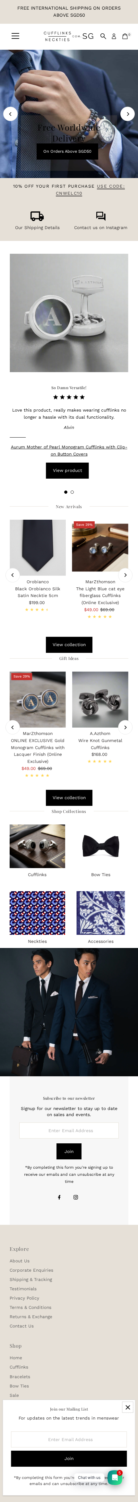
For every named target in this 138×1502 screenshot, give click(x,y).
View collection (69, 644)
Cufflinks (19, 1367)
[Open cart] (125, 36)
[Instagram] (76, 1198)
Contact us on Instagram (100, 227)
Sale (14, 1395)
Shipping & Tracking (31, 1279)
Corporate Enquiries (31, 1270)
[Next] (127, 114)
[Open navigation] (15, 36)
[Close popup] (127, 1407)
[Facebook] (59, 1198)
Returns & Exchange (31, 1316)
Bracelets (20, 1376)
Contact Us (22, 1325)
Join (69, 1151)
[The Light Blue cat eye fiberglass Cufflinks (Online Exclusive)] (100, 548)
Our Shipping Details (37, 227)
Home (16, 1357)
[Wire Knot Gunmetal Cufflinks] (100, 699)
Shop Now (67, 101)
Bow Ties (19, 1385)
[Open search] (103, 36)
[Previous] (10, 114)
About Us (20, 1260)
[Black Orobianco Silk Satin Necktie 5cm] (38, 548)
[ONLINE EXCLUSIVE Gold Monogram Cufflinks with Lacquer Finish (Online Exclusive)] (38, 699)
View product (67, 470)
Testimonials (23, 1288)
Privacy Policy (24, 1298)
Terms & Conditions (30, 1307)
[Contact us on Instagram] (101, 219)
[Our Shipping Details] (37, 219)
